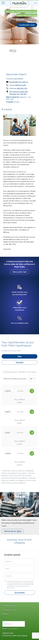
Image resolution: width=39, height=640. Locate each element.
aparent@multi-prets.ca (18, 82)
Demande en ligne (12, 531)
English (36, 3)
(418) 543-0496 (20, 85)
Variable (19, 362)
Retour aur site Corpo (9, 628)
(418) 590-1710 (22, 88)
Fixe (19, 356)
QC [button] (31, 379)
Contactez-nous (27, 25)
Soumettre (19, 592)
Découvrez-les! (19, 272)
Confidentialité (8, 606)
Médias (5, 614)
